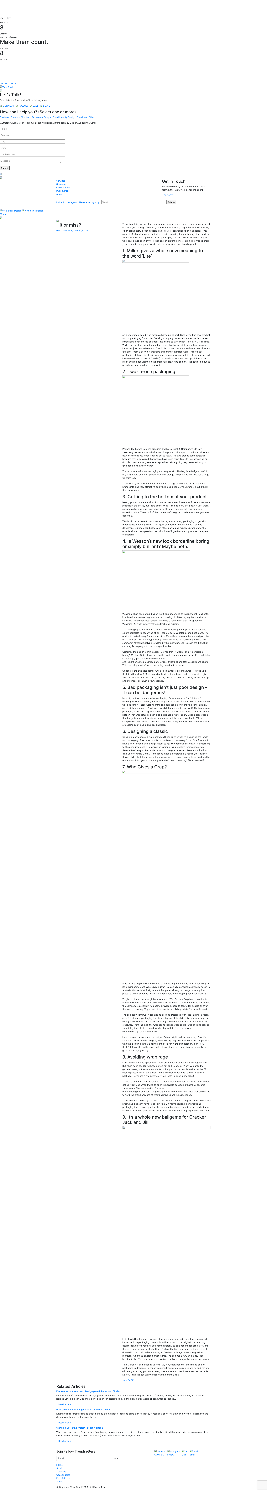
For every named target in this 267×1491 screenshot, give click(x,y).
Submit (4, 168)
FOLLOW (23, 105)
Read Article (64, 1404)
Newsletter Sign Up (89, 202)
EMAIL (46, 105)
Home (59, 1464)
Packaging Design (41, 117)
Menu (3, 214)
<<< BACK (128, 1380)
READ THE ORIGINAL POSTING (72, 230)
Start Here (5, 18)
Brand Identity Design (64, 117)
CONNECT (8, 105)
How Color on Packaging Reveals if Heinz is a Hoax (83, 1409)
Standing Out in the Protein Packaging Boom (79, 1427)
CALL (35, 105)
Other (91, 117)
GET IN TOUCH (8, 83)
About (59, 194)
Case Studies (63, 187)
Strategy (4, 117)
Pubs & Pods (63, 190)
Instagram (72, 202)
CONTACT (167, 195)
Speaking (82, 117)
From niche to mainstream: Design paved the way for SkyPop (88, 1391)
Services (60, 180)
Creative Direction (20, 117)
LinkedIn (60, 202)
